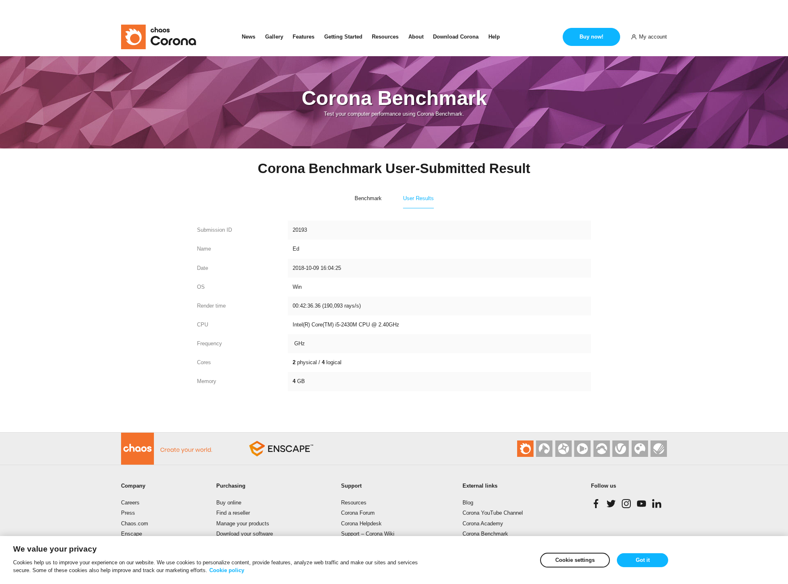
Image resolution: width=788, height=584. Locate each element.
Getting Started (343, 37)
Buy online (228, 503)
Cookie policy (226, 570)
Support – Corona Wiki (367, 534)
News (248, 37)
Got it (643, 560)
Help (494, 37)
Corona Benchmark (485, 534)
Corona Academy (483, 523)
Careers (130, 503)
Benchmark (368, 198)
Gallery (274, 37)
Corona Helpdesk (361, 523)
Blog (468, 503)
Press (128, 513)
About (416, 37)
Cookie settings (575, 560)
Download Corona (456, 37)
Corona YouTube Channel (493, 513)
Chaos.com (134, 523)
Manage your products (242, 523)
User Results (418, 198)
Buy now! (591, 37)
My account (653, 37)
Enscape (131, 534)
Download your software (244, 534)
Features (303, 37)
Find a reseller (233, 513)
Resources (385, 37)
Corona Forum (358, 513)
